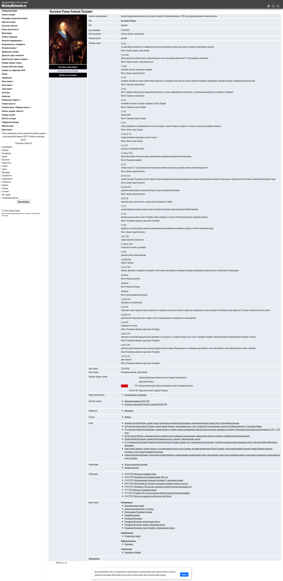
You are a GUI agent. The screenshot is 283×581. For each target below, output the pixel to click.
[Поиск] (273, 6)
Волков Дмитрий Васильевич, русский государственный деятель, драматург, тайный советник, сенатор (162, 439)
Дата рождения (94, 30)
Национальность (95, 38)
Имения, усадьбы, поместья (12, 111)
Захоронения (7, 77)
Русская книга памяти (133, 536)
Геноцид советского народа (12, 66)
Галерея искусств (8, 103)
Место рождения (95, 33)
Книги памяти (93, 502)
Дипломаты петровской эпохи (145, 473)
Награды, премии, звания (12, 62)
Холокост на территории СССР (13, 70)
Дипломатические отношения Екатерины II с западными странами (158, 480)
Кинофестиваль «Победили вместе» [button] (16, 107)
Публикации (93, 473)
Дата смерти (93, 368)
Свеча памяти (7, 85)
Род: (90, 20)
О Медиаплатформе (9, 10)
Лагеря (4, 73)
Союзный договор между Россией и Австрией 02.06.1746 (146, 404)
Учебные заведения (9, 36)
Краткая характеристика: (98, 16)
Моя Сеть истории (9, 118)
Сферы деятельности (10, 29)
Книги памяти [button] (7, 81)
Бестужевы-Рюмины (128, 20)
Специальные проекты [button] (11, 99)
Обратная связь (8, 125)
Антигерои (6, 92)
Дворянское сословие (10, 51)
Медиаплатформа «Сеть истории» (15, 4)
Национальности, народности (13, 44)
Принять (184, 574)
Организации (7, 33)
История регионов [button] (9, 47)
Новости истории (8, 14)
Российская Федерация (133, 518)
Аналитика (6, 96)
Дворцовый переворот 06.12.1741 (137, 401)
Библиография (94, 558)
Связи (91, 423)
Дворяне (128, 416)
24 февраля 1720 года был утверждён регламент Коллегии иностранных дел (163, 486)
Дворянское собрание (133, 552)
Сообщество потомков (10, 122)
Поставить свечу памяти (67, 67)
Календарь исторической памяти (15, 18)
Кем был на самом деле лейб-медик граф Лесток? (153, 496)
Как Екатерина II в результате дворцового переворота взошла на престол (161, 483)
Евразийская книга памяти (134, 505)
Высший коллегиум (132, 467)
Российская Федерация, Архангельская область (142, 521)
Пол (90, 25)
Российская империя (132, 515)
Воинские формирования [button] (11, 40)
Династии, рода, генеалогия (13, 55)
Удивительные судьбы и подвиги (15, 59)
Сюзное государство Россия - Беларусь (139, 508)
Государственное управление (135, 394)
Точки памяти (7, 88)
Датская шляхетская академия (136, 464)
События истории (8, 21)
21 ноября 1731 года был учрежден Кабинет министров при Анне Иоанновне (161, 492)
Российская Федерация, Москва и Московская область (145, 524)
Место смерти (94, 372)
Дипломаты (129, 410)
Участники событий (9, 25)
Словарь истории (8, 114)
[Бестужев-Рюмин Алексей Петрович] (68, 39)
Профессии (93, 410)
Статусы (92, 416)
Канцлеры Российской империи (145, 489)
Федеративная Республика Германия (138, 511)
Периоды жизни (95, 43)
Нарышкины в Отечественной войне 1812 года (151, 477)
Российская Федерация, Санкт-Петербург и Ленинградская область (150, 527)
